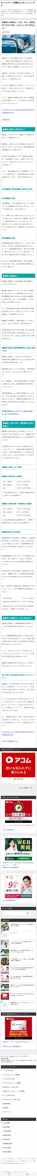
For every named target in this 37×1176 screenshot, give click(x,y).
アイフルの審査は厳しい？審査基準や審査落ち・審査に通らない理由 (22, 977)
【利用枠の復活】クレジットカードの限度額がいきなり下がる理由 (22, 925)
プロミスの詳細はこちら (10, 741)
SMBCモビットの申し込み (10, 1087)
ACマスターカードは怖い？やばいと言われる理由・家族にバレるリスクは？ (21, 994)
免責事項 (5, 1107)
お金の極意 (6, 1123)
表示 (7, 119)
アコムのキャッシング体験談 (11, 1074)
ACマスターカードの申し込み (11, 1099)
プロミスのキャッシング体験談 (12, 1083)
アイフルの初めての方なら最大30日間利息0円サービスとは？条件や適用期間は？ (22, 968)
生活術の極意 (7, 1131)
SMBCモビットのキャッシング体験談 (14, 1091)
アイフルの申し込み (9, 1095)
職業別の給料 (7, 1135)
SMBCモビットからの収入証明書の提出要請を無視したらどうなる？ (22, 986)
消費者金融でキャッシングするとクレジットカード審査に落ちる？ (22, 1003)
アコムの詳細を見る (8, 829)
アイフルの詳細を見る (9, 900)
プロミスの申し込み (9, 1079)
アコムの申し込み (8, 1070)
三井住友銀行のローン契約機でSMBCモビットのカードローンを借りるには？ (22, 951)
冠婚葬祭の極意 (7, 1143)
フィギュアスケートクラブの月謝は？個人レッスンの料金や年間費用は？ (22, 942)
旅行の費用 (6, 1139)
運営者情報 (6, 1103)
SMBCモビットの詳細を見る (11, 867)
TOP (15, 1056)
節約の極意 (6, 1127)
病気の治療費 (6, 32)
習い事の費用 (7, 1147)
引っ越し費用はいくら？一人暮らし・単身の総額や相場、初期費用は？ (22, 959)
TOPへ (27, 1174)
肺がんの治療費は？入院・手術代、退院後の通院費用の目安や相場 (27, 787)
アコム (20, 704)
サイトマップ (13, 933)
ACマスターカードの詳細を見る (12, 1046)
